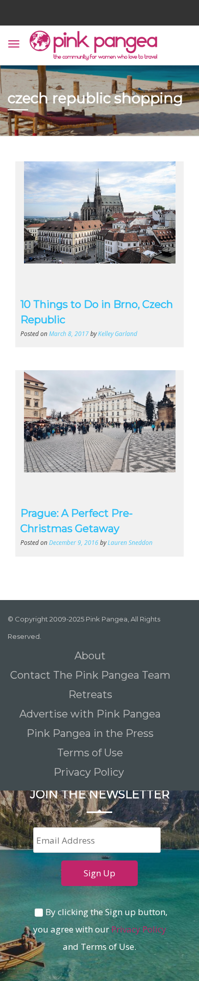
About (90, 656)
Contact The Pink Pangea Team (90, 675)
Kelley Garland (117, 333)
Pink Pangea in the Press (90, 733)
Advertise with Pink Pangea (90, 714)
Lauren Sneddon (130, 542)
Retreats (90, 694)
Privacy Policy (90, 772)
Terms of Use (90, 753)
